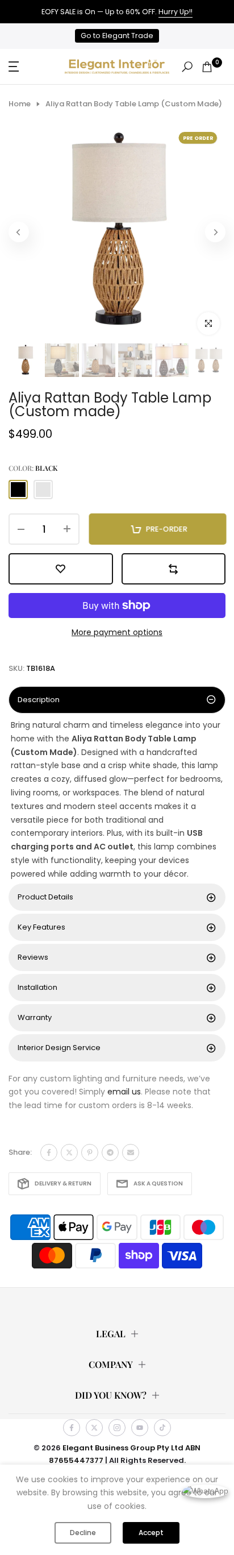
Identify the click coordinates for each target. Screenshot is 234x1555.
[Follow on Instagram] (117, 1427)
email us (124, 1091)
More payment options (117, 632)
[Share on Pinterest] (89, 1152)
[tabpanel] (117, 800)
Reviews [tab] (33, 957)
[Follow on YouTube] (139, 1427)
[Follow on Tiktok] (162, 1427)
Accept (151, 1532)
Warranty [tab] (35, 1017)
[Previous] (19, 232)
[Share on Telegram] (110, 1152)
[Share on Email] (130, 1152)
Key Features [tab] (41, 927)
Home (20, 104)
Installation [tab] (37, 987)
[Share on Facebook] (48, 1152)
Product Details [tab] (45, 896)
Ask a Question (158, 1183)
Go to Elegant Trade (117, 35)
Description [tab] (39, 699)
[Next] (215, 232)
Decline (83, 1532)
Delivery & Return (63, 1183)
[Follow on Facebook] (71, 1427)
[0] (207, 66)
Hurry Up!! (175, 11)
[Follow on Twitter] (94, 1427)
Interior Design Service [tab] (59, 1047)
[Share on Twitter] (69, 1152)
